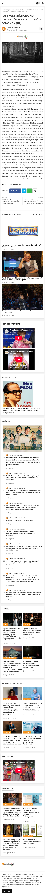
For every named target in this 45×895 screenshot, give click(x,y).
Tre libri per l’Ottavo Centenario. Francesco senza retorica (32, 842)
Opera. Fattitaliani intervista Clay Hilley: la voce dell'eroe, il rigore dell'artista (32, 631)
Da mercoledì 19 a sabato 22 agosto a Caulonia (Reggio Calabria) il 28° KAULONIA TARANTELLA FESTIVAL (23, 594)
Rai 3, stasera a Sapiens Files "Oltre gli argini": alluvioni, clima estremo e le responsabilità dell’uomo (22, 478)
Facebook (16, 191)
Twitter (24, 190)
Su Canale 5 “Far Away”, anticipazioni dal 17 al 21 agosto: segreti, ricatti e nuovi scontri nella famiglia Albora (24, 548)
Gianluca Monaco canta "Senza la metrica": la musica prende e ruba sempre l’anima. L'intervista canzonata (32, 707)
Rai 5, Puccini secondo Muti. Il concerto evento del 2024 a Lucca (21, 312)
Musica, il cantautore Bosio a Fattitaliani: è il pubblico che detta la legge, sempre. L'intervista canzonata (12, 740)
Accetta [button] (7, 891)
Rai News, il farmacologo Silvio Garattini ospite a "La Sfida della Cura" (22, 246)
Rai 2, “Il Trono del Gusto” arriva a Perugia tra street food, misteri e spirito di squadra (22, 279)
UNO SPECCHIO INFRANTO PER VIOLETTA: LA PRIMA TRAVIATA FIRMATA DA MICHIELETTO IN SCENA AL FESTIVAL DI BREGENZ (12, 666)
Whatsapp (29, 190)
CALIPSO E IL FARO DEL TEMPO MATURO (19, 520)
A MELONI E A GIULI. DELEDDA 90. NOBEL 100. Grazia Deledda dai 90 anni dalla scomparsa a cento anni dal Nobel (23, 492)
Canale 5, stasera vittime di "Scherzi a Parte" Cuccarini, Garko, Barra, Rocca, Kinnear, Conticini (22, 563)
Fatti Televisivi (15, 10)
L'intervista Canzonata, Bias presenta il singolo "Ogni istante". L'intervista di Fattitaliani (32, 740)
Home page (6, 10)
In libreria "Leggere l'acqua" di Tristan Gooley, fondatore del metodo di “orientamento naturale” (31, 813)
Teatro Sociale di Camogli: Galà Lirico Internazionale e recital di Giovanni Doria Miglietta (21, 533)
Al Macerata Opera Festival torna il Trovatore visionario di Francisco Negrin (31, 664)
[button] (43, 3)
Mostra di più (38, 215)
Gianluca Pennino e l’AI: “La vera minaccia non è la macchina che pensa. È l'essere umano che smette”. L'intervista (12, 812)
